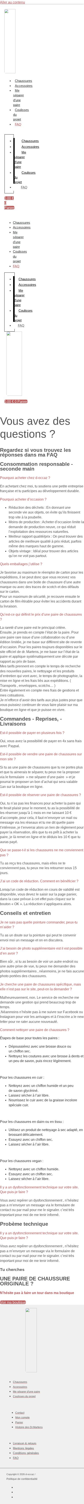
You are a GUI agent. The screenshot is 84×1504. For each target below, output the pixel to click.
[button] (42, 478)
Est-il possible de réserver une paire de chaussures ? (40, 795)
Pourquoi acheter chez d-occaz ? (25, 478)
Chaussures (23, 81)
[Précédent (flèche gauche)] (7, 752)
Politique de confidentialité (21, 1479)
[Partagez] (60, 4)
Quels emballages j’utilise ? (21, 564)
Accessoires (24, 86)
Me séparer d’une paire (18, 98)
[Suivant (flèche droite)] (76, 752)
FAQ (18, 124)
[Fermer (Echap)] (70, 4)
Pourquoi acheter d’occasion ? (23, 499)
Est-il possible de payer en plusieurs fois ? (32, 733)
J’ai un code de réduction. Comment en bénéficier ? (39, 881)
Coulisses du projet (20, 256)
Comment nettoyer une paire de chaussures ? (34, 1030)
